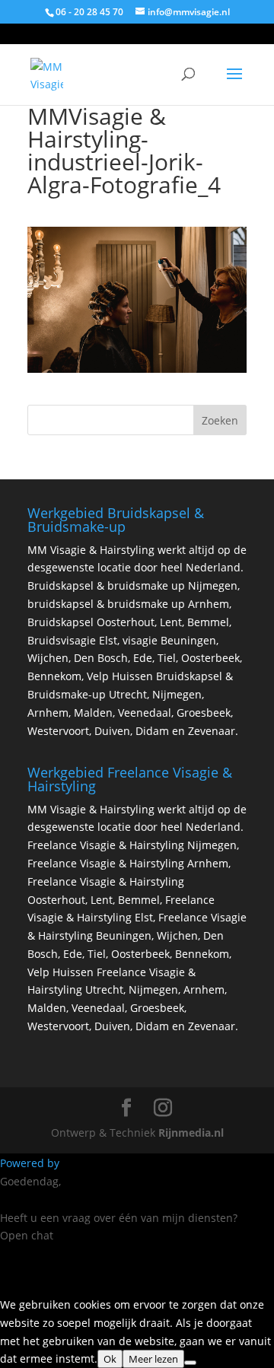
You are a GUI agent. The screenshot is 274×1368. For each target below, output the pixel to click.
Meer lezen (153, 1359)
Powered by (31, 1163)
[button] (137, 1261)
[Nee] (190, 1362)
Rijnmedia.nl (191, 1132)
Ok (110, 1359)
